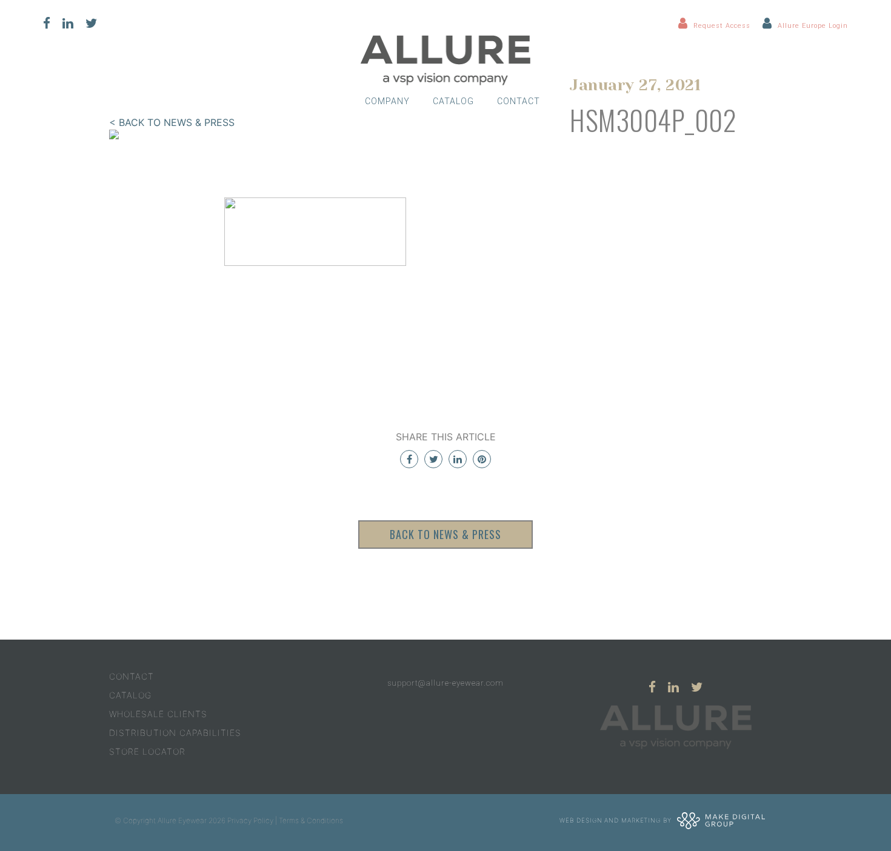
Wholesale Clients (158, 714)
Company (387, 101)
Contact (518, 101)
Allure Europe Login (813, 26)
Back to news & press (445, 534)
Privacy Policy (250, 820)
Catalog (453, 101)
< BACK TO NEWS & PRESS (172, 122)
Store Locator (147, 751)
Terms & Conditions (311, 820)
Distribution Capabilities (175, 732)
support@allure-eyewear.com (445, 682)
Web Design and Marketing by (616, 819)
